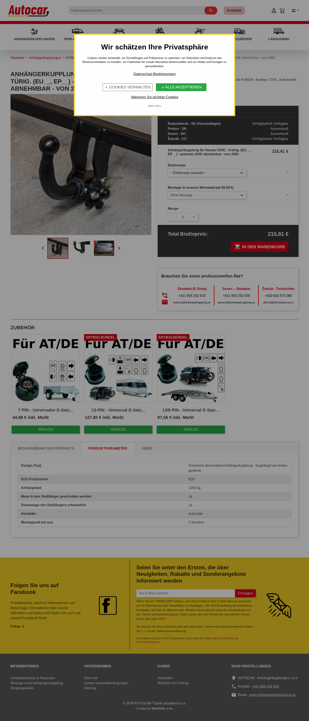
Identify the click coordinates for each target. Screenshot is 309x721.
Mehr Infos (154, 106)
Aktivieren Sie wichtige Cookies (154, 97)
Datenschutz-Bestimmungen (154, 74)
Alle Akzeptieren (181, 87)
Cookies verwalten (128, 87)
